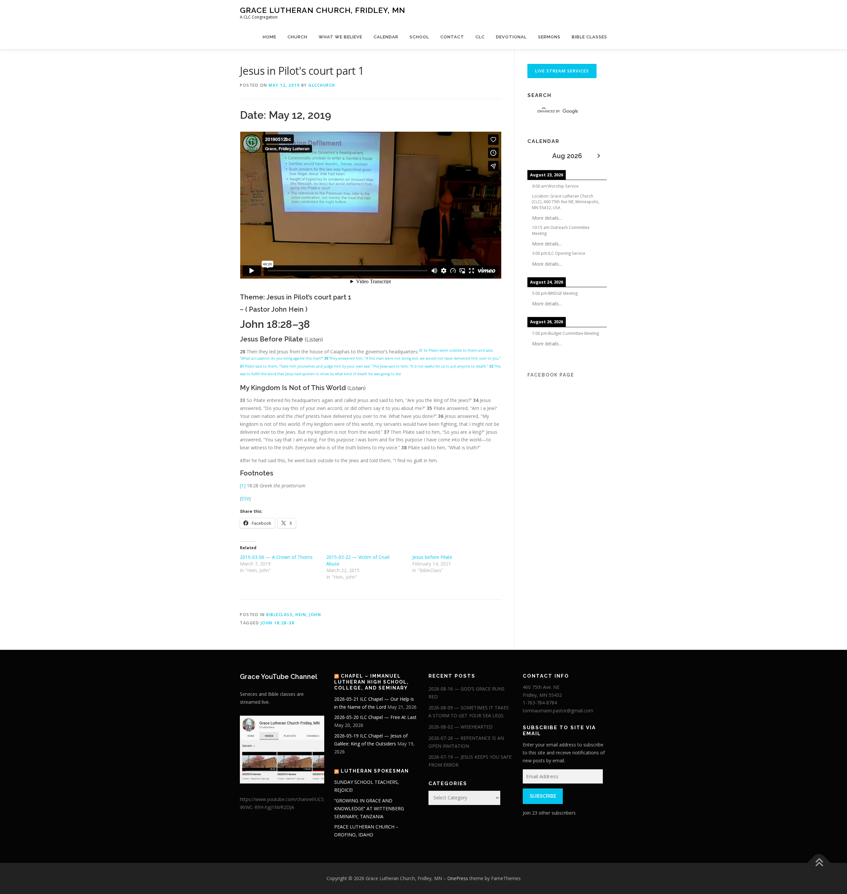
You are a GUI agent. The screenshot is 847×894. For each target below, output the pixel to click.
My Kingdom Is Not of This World (294, 388)
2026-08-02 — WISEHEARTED (460, 727)
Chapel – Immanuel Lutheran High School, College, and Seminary (371, 682)
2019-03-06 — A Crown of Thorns (276, 557)
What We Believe (340, 36)
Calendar (386, 36)
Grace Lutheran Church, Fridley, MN (322, 10)
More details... (547, 218)
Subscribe (543, 796)
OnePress (457, 878)
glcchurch (321, 85)
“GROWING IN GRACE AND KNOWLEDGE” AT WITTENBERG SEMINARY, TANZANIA (369, 808)
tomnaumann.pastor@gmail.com (558, 710)
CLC (480, 36)
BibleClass (279, 614)
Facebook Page (550, 375)
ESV (245, 498)
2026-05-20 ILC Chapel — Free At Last (375, 717)
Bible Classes (589, 36)
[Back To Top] (819, 863)
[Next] (599, 156)
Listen (313, 339)
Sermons (549, 36)
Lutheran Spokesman (375, 771)
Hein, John (308, 614)
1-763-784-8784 (540, 702)
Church (297, 36)
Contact (452, 36)
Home (269, 36)
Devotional (511, 36)
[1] (242, 485)
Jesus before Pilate (432, 557)
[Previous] (535, 156)
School (419, 36)
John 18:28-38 (278, 623)
